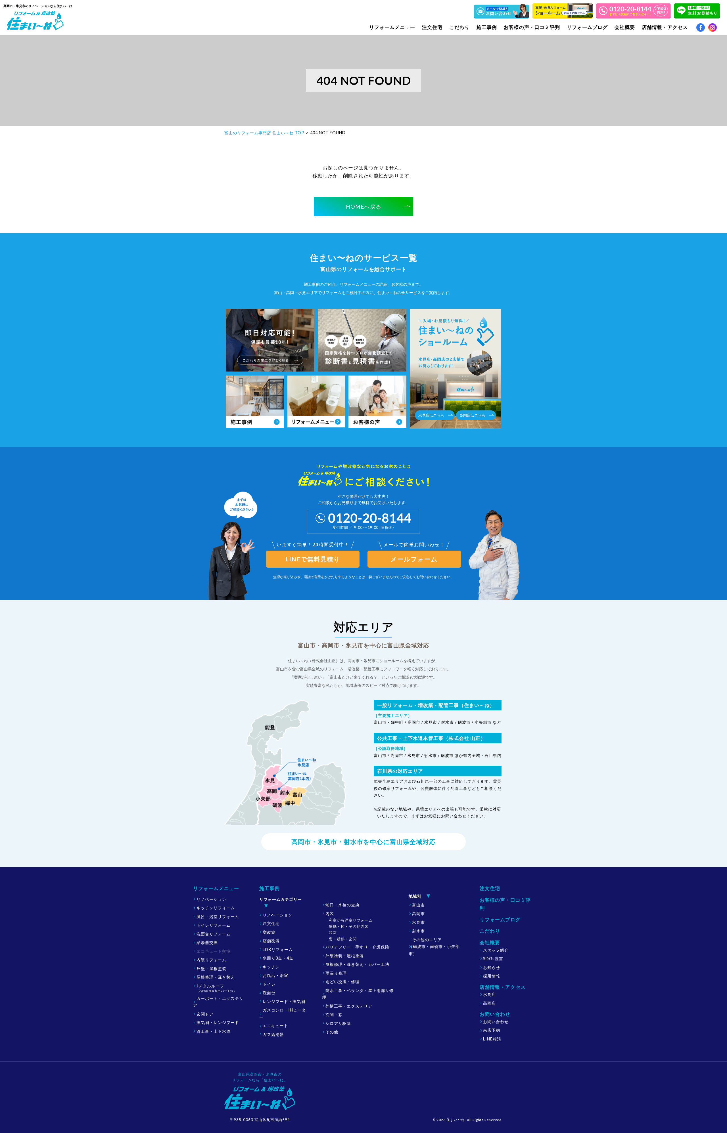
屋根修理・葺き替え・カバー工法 (357, 964)
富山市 (418, 905)
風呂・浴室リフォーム (218, 916)
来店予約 (491, 1030)
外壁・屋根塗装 (211, 968)
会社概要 (490, 942)
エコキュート (275, 1025)
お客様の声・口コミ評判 (532, 27)
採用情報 (491, 975)
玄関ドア (205, 1014)
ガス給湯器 (273, 1034)
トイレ (269, 984)
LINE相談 (492, 1039)
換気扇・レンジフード (218, 1022)
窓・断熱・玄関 (343, 939)
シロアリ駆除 (338, 1023)
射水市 (418, 930)
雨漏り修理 (336, 973)
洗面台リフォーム (214, 933)
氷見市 (418, 922)
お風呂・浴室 (275, 975)
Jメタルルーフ (216, 988)
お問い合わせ (496, 1021)
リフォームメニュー (216, 888)
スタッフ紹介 (496, 950)
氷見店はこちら (431, 415)
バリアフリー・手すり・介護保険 (357, 947)
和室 (333, 932)
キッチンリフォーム (216, 907)
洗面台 (269, 992)
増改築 (269, 932)
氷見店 (489, 994)
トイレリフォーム (214, 925)
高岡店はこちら (472, 415)
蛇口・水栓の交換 (342, 904)
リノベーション (211, 899)
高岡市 (418, 913)
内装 (329, 913)
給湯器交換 (207, 942)
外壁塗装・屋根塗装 (344, 955)
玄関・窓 (333, 1014)
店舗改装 (271, 940)
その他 (331, 1031)
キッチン (271, 966)
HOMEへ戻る (363, 206)
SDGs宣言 (493, 958)
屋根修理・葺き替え (216, 977)
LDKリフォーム (278, 949)
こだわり (459, 27)
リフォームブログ (587, 27)
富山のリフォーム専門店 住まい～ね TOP (264, 132)
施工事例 (269, 888)
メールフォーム (414, 559)
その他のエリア (434, 946)
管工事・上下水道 (214, 1031)
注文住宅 (432, 27)
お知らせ (491, 967)
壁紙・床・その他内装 (349, 926)
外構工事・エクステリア (348, 1006)
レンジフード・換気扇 (284, 1001)
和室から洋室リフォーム (351, 920)
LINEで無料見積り (312, 559)
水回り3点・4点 (278, 958)
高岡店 (489, 1003)
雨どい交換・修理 (342, 981)
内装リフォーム (211, 959)
